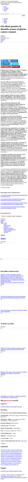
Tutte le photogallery (5, 311)
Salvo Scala (24, 440)
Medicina (3, 39)
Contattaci (3, 443)
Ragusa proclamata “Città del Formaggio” (11, 459)
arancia (5, 223)
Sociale (5, 22)
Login (5, 10)
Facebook (19, 406)
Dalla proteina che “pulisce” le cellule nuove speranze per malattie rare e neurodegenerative (13, 396)
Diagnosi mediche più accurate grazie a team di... (12, 278)
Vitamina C (6, 227)
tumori (5, 224)
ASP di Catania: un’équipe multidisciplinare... (11, 453)
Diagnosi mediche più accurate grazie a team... (12, 451)
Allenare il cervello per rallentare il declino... (11, 274)
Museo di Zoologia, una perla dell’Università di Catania (14, 310)
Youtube (3, 406)
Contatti (5, 9)
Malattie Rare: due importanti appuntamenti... (11, 454)
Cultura (5, 21)
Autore (3, 238)
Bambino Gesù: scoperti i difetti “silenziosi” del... (12, 275)
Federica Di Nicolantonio (10, 229)
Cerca (23, 15)
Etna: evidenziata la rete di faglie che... (10, 464)
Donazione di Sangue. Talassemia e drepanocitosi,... (13, 279)
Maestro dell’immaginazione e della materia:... (11, 456)
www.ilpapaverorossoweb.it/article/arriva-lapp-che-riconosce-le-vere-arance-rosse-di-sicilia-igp (13, 199)
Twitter (15, 406)
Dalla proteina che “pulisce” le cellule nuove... (11, 277)
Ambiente (6, 18)
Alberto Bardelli (7, 231)
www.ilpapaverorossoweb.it (7, 476)
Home (5, 6)
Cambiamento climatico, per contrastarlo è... (11, 463)
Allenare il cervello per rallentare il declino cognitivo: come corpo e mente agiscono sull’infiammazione (13, 348)
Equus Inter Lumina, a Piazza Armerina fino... (11, 450)
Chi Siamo (6, 8)
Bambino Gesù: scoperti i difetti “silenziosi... (11, 461)
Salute (5, 20)
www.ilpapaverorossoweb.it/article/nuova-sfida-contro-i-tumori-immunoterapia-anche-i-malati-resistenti (14, 203)
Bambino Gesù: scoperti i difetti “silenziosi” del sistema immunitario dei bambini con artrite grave (14, 372)
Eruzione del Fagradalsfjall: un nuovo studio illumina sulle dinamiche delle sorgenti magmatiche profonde (13, 297)
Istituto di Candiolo (8, 228)
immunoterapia (7, 225)
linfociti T (6, 232)
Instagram (7, 406)
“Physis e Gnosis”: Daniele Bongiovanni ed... (11, 458)
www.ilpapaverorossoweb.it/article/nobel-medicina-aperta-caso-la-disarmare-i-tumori (13, 207)
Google (11, 406)
